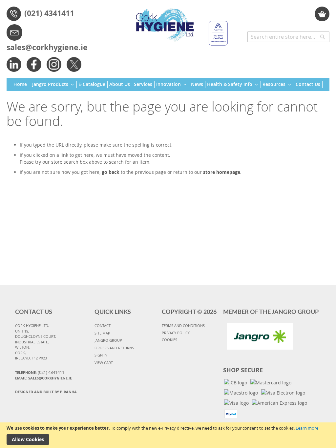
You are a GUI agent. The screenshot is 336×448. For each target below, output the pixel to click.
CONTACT (102, 325)
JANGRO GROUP (108, 340)
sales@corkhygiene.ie (47, 47)
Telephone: (39, 372)
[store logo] (179, 24)
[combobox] (288, 36)
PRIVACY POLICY (176, 332)
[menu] (168, 85)
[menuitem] (21, 84)
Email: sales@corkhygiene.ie (43, 378)
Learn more (307, 428)
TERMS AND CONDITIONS (183, 325)
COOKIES (169, 339)
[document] (168, 435)
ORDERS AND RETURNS (114, 347)
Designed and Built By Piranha (46, 391)
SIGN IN (100, 355)
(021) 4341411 (49, 13)
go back (110, 172)
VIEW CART (103, 362)
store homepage (221, 172)
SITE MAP (102, 333)
